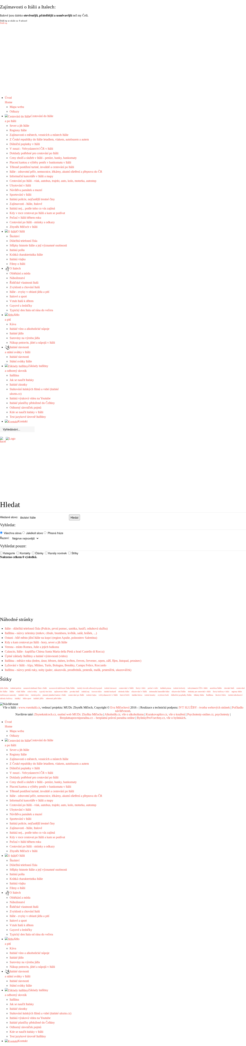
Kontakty (25, 553)
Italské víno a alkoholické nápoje (29, 328)
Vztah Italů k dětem (21, 301)
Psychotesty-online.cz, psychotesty (208, 714)
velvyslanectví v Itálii (108, 695)
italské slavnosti (110, 688)
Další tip (3, 23)
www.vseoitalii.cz (29, 707)
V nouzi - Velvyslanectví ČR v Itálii (31, 148)
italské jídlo (38, 698)
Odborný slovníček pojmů (25, 407)
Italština (14, 375)
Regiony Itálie (18, 130)
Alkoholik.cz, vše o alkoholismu (124, 714)
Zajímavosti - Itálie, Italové (26, 203)
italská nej (85, 691)
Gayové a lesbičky (21, 305)
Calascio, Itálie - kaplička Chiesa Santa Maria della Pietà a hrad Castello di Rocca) (54, 651)
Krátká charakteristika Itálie (26, 254)
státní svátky (32, 692)
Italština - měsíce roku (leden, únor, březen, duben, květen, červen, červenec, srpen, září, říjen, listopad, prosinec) (73, 660)
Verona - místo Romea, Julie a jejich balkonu (32, 647)
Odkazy (14, 111)
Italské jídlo (17, 333)
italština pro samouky (8, 695)
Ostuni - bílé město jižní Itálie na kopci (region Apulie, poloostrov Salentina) (51, 637)
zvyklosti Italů (163, 695)
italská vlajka (91, 695)
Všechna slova (13, 533)
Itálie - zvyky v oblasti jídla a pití (29, 291)
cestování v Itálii (126, 688)
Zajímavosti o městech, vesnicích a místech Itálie (39, 134)
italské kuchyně (110, 691)
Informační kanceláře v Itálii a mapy (31, 176)
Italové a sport (18, 296)
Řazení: (4, 538)
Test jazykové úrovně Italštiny (28, 416)
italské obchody (179, 688)
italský (18, 698)
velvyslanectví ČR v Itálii (198, 688)
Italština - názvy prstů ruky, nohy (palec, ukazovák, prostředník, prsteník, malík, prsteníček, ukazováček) (68, 670)
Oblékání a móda (20, 273)
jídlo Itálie (4, 688)
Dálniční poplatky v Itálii (25, 144)
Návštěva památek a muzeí (26, 190)
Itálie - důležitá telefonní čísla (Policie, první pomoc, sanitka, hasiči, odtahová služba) (56, 628)
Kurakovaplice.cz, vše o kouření (165, 714)
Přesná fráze (55, 533)
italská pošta (35, 695)
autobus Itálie (216, 688)
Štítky (75, 553)
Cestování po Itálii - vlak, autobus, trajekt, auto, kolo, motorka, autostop (53, 180)
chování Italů (229, 688)
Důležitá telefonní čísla (23, 240)
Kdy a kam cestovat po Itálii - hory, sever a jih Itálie (36, 642)
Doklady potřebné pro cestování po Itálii (34, 153)
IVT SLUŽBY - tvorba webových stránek (204, 707)
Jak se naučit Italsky (22, 380)
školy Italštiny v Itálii (221, 692)
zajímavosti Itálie (60, 691)
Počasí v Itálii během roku (25, 217)
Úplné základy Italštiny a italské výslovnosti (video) (36, 656)
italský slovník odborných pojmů (89, 688)
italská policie (15, 688)
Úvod (8, 100)
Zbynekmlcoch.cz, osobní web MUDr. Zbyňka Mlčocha (68, 714)
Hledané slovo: (9, 517)
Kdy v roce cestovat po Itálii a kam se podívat (37, 213)
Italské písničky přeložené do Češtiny (32, 403)
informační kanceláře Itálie (159, 691)
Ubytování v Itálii (20, 185)
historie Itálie (97, 692)
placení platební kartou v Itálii (54, 695)
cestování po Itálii (76, 695)
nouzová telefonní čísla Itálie (62, 688)
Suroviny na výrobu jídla (25, 338)
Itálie (12, 691)
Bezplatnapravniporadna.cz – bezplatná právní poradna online (97, 717)
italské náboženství (235, 695)
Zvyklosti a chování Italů (25, 287)
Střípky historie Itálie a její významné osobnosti (38, 245)
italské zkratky (150, 695)
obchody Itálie (123, 691)
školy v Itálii (140, 688)
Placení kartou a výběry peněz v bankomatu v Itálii (40, 162)
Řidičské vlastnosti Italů (24, 282)
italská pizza (165, 688)
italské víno (23, 695)
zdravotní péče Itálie (53, 698)
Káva (13, 324)
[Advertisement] (126, 441)
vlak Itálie (20, 691)
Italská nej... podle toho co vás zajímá (32, 208)
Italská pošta (17, 250)
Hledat (74, 517)
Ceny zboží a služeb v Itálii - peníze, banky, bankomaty (43, 157)
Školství (14, 236)
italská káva (137, 695)
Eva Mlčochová (120, 707)
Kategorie (9, 553)
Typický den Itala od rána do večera (31, 310)
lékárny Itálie (199, 695)
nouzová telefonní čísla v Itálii (35, 688)
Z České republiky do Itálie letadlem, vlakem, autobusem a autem (49, 139)
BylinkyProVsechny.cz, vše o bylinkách (161, 717)
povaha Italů (74, 691)
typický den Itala (45, 692)
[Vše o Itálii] (10, 438)
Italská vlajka (18, 259)
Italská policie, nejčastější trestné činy (32, 199)
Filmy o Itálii (17, 263)
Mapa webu (17, 106)
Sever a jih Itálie (19, 125)
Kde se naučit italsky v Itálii (26, 412)
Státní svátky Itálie (21, 361)
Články (39, 553)
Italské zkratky (18, 384)
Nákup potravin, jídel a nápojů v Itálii (32, 342)
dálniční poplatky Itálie (181, 695)
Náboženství (17, 278)
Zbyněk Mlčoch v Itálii (23, 226)
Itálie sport (27, 698)
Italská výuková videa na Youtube (30, 398)
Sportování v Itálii (20, 194)
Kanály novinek (57, 553)
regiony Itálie (237, 691)
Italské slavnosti (19, 356)
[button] (123, 86)
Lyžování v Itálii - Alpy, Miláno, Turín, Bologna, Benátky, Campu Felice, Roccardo (55, 665)
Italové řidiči (125, 695)
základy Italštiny (6, 699)
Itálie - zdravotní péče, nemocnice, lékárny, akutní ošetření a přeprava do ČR (56, 171)
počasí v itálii (153, 688)
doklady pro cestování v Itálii (199, 691)
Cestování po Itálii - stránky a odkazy (32, 222)
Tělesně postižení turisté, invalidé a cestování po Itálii (42, 167)
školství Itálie (220, 695)
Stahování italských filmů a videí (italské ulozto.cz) (40, 1013)
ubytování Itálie (179, 691)
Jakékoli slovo (34, 533)
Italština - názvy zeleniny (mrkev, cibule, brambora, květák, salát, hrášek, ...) (51, 633)
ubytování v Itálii (139, 691)
